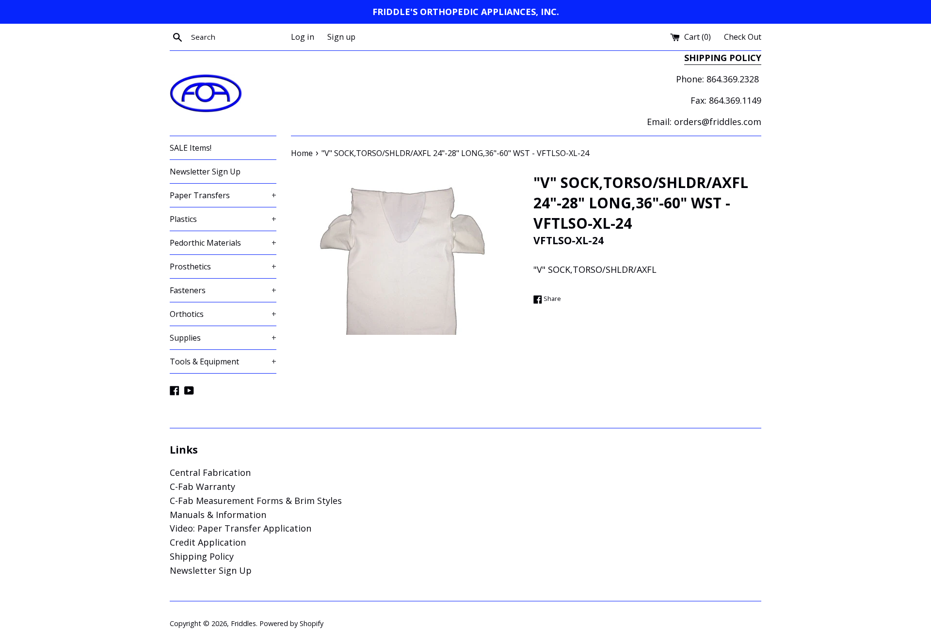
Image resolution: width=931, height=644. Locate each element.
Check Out (742, 36)
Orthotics (223, 314)
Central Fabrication (210, 472)
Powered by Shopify (291, 623)
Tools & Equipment (223, 361)
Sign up (341, 36)
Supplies (223, 337)
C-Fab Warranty (202, 486)
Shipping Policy (202, 556)
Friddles (243, 623)
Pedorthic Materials (223, 242)
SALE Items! (190, 147)
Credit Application (208, 542)
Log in (302, 36)
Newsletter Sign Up (205, 171)
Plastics (223, 219)
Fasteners (223, 290)
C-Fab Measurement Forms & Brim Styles (256, 500)
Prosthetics (223, 266)
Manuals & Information (218, 514)
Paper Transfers (223, 195)
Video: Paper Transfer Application (240, 528)
